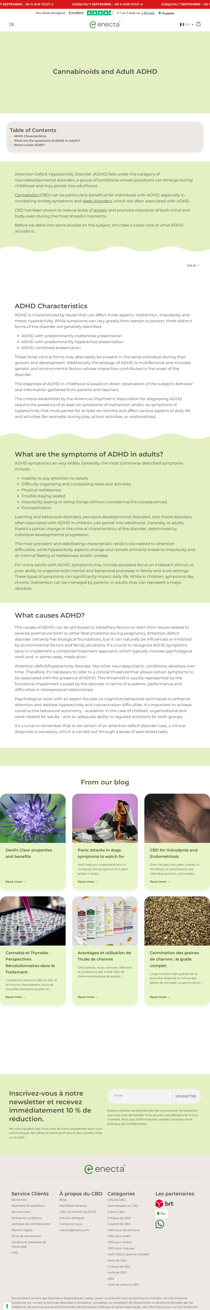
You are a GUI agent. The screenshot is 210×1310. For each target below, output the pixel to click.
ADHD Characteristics (30, 136)
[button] (187, 24)
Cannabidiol (27, 194)
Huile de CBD (117, 1260)
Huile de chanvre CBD (123, 1284)
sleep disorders (97, 200)
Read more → (16, 881)
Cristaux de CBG (119, 1266)
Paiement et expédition (28, 1206)
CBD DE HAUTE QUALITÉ (77, 1212)
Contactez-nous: (71, 1224)
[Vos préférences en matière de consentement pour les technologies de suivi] (7, 1306)
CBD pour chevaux (120, 1248)
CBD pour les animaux (123, 1230)
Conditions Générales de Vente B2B (28, 1244)
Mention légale (22, 1230)
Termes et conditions (26, 1218)
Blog (62, 1200)
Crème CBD (116, 1212)
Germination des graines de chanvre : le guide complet (174, 959)
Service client (21, 1212)
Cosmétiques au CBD (122, 1206)
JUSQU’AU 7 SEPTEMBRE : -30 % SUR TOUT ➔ (107, 4)
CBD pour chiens (119, 1242)
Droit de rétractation (26, 1236)
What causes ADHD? (29, 145)
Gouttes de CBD (119, 1224)
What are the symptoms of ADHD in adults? (47, 140)
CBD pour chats (118, 1236)
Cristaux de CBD (119, 1218)
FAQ (14, 1252)
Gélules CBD (116, 1200)
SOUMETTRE (185, 1096)
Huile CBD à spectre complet (128, 1254)
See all (191, 265)
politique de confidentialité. (127, 1124)
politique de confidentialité (30, 1224)
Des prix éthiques (71, 1218)
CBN (110, 1278)
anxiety (100, 210)
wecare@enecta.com (74, 1230)
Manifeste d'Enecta (73, 1206)
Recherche (19, 1200)
